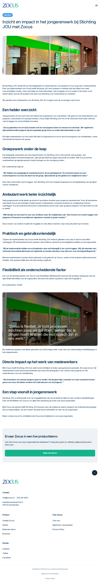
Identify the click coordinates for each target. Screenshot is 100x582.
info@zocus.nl (8, 498)
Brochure (6, 534)
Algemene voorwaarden (62, 525)
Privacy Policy (58, 529)
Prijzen (5, 525)
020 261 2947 (22, 498)
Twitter (5, 553)
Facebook (6, 557)
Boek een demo (50, 453)
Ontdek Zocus (8, 520)
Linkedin (5, 549)
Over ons (56, 520)
